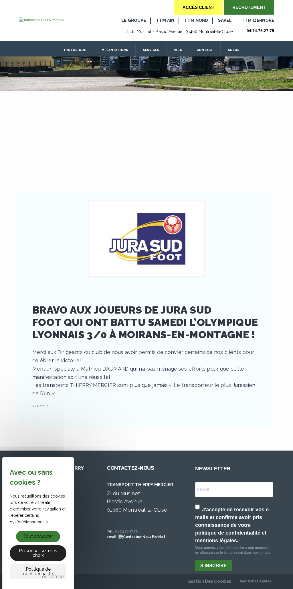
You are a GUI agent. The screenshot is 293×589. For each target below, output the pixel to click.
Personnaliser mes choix (38, 553)
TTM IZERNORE (257, 20)
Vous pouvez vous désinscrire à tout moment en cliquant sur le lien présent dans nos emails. (233, 550)
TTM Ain (165, 20)
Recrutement (249, 7)
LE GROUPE (133, 20)
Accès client (198, 7)
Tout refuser (52, 576)
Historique (75, 50)
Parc (178, 50)
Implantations (114, 50)
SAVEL (224, 20)
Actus (234, 50)
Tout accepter (38, 536)
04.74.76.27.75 (260, 30)
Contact (205, 50)
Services (151, 50)
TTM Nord (196, 20)
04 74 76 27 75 (126, 531)
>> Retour (40, 406)
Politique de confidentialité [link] (38, 571)
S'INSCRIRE (213, 565)
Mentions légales (256, 581)
